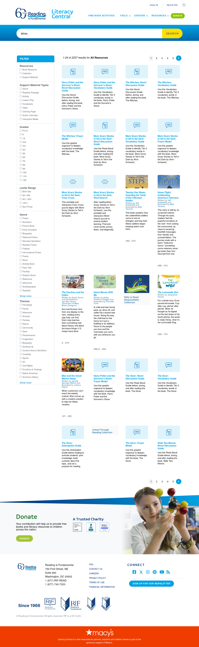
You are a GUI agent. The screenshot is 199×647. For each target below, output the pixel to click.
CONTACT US (96, 568)
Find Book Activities (101, 15)
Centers (139, 15)
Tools (124, 15)
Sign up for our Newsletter (151, 583)
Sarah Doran (77, 297)
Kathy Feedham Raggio (101, 298)
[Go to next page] (178, 58)
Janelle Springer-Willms (70, 381)
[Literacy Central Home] (62, 9)
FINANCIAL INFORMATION (102, 586)
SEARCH (184, 5)
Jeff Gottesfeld (132, 203)
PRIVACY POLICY (97, 577)
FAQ (91, 564)
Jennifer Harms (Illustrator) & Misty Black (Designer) (70, 303)
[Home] (32, 9)
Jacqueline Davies (167, 295)
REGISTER (172, 5)
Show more (25, 296)
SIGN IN (154, 5)
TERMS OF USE (98, 582)
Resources (159, 15)
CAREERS (94, 573)
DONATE (178, 15)
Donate (24, 538)
